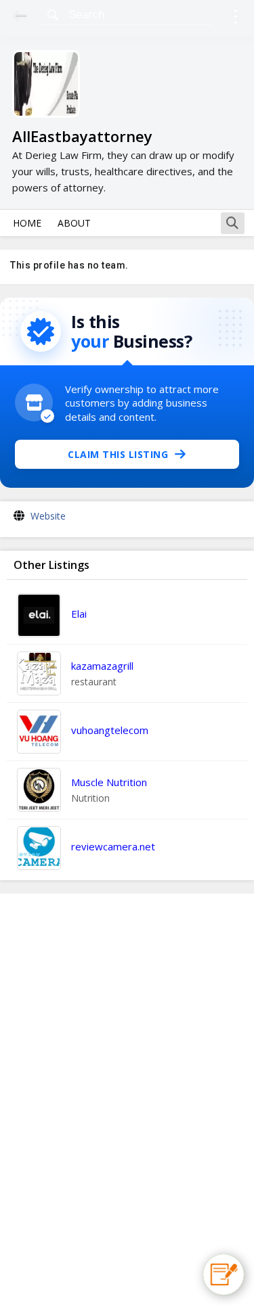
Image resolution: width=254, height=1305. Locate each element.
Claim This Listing (118, 454)
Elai (79, 613)
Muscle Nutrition (109, 782)
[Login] (235, 18)
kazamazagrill (102, 665)
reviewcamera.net (113, 846)
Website (48, 515)
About (74, 222)
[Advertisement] (127, 1099)
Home (27, 222)
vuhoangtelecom (109, 730)
